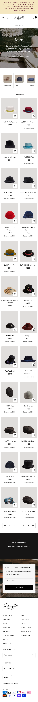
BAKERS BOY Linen (28, 441)
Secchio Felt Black (9, 157)
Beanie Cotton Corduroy (10, 228)
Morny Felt (10, 336)
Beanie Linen (28, 406)
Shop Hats (6, 619)
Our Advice (6, 631)
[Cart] (34, 18)
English (6, 677)
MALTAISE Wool (10, 511)
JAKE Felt (28, 371)
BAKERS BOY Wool (28, 511)
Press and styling (8, 635)
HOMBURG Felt (9, 192)
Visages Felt (28, 300)
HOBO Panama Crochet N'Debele (9, 301)
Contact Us (7, 643)
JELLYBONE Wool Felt (28, 192)
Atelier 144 (6, 627)
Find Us (5, 639)
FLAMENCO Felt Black (28, 265)
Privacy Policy (26, 627)
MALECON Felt (28, 157)
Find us (23, 623)
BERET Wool (9, 406)
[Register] (32, 655)
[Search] (7, 18)
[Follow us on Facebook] (5, 668)
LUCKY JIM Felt (9, 265)
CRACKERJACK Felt (28, 476)
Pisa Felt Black (10, 371)
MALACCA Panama (10, 122)
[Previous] (5, 525)
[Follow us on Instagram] (9, 668)
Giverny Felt (28, 336)
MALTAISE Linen (10, 441)
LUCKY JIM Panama (28, 122)
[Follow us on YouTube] (14, 668)
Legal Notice (25, 635)
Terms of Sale (26, 631)
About (5, 623)
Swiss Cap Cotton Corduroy (28, 228)
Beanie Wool (9, 476)
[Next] (33, 525)
